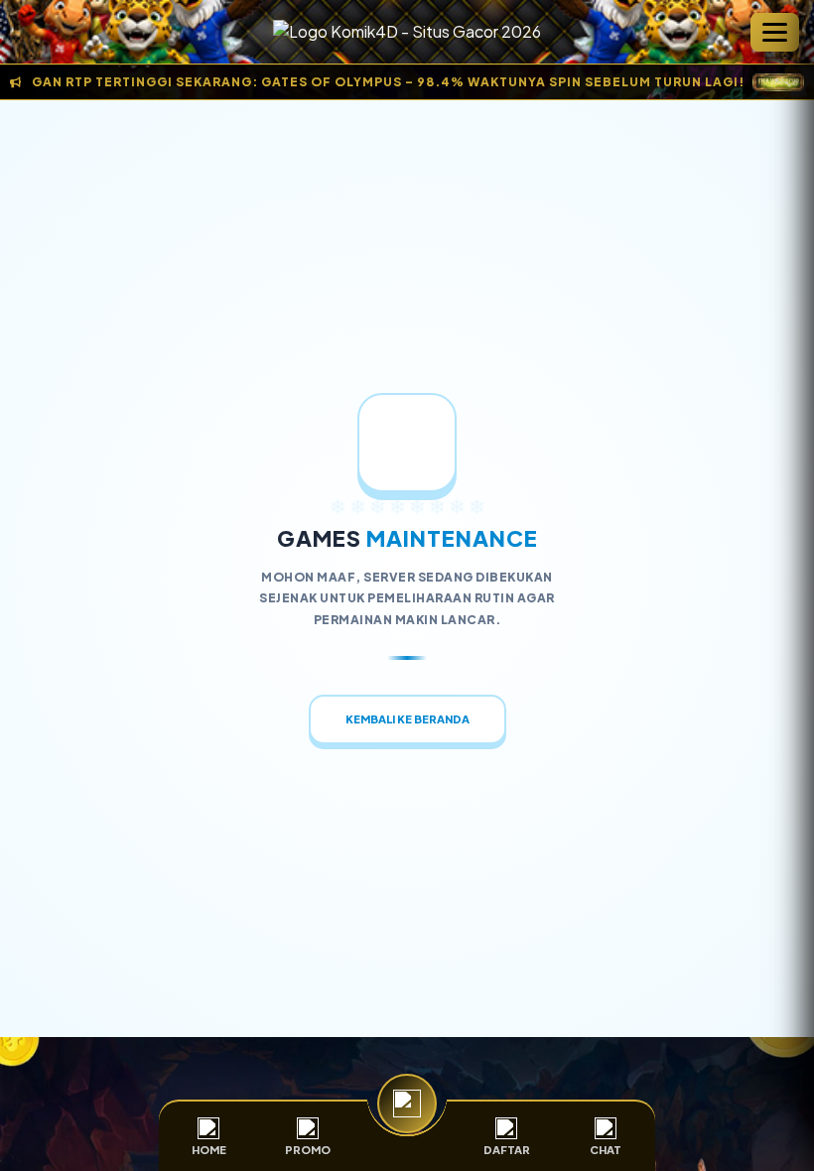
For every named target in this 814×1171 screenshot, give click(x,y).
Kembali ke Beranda (407, 719)
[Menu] (774, 32)
